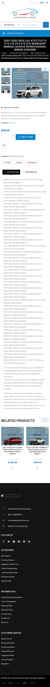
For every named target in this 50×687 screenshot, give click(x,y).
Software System (8, 577)
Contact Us (5, 618)
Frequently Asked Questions (12, 597)
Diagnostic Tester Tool (9, 564)
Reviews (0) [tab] (31, 172)
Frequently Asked (7, 647)
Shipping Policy (7, 606)
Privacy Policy (6, 614)
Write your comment (11, 108)
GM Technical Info (37, 53)
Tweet (8, 163)
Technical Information (18, 53)
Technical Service (7, 560)
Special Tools (6, 581)
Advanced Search (8, 643)
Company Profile (7, 655)
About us (4, 622)
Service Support (7, 660)
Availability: (5, 123)
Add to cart (27, 137)
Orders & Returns (7, 651)
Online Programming (9, 568)
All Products (5, 556)
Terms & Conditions (8, 601)
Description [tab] (12, 172)
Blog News (5, 664)
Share (20, 163)
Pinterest (33, 163)
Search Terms (6, 639)
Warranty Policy (7, 610)
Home (4, 53)
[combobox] (10, 25)
